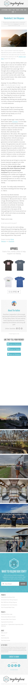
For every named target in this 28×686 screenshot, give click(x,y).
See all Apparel (13, 292)
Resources (17, 10)
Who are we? (4, 633)
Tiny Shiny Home (14, 3)
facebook (17, 329)
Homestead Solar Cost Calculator (9, 605)
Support (21, 10)
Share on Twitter (14, 349)
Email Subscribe (5, 638)
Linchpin (15, 121)
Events (13, 10)
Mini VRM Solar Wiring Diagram (9, 602)
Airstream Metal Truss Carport (8, 619)
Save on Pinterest (14, 354)
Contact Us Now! (14, 656)
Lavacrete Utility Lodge (6, 614)
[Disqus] (14, 381)
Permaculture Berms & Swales (8, 617)
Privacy (25, 684)
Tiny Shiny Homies (5, 640)
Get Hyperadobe (5, 10)
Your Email (8, 584)
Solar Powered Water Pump (7, 607)
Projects (10, 10)
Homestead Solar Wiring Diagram (9, 599)
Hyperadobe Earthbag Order (8, 597)
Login (13, 12)
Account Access (14, 669)
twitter (19, 329)
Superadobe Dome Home (7, 622)
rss (19, 666)
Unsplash (11, 241)
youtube (9, 666)
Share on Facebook (14, 344)
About (25, 10)
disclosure (16, 24)
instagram (21, 329)
